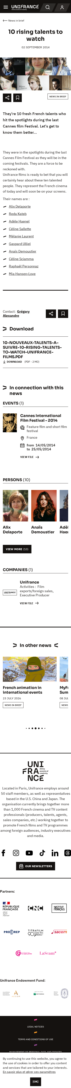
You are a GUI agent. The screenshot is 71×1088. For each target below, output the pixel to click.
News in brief (57, 96)
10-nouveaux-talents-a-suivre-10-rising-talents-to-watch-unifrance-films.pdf (32, 349)
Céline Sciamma (21, 259)
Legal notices (35, 1026)
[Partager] (7, 98)
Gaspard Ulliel (20, 244)
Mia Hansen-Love (22, 274)
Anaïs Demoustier (22, 251)
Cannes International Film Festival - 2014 (40, 418)
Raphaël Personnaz (23, 266)
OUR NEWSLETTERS (38, 866)
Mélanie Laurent (21, 236)
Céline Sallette (20, 229)
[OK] (35, 1081)
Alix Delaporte (20, 206)
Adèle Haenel (19, 221)
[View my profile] (62, 7)
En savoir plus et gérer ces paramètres (29, 1072)
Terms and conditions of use (35, 1039)
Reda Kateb (18, 214)
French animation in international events (22, 690)
